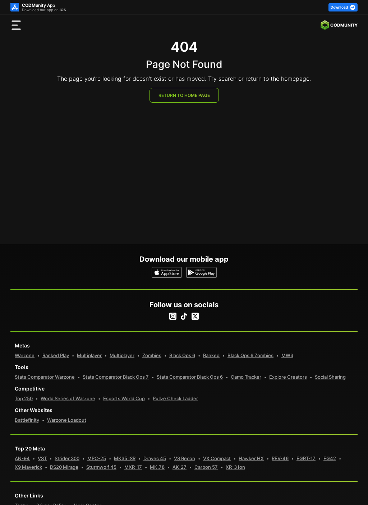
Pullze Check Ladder (175, 398)
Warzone (24, 355)
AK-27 (179, 467)
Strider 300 (67, 458)
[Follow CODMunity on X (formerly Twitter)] (195, 316)
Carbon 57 (206, 467)
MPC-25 (96, 458)
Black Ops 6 (182, 355)
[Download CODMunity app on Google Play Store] (201, 272)
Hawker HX (251, 458)
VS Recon (184, 458)
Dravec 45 (154, 458)
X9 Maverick (28, 467)
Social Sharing (330, 377)
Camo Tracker (246, 377)
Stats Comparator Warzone (45, 377)
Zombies (151, 355)
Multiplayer (89, 355)
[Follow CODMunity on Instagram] (172, 316)
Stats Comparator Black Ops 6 (190, 377)
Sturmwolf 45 (101, 467)
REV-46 (280, 458)
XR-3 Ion (235, 467)
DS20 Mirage (64, 467)
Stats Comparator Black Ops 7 (116, 377)
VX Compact (217, 458)
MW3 (287, 355)
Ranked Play (55, 355)
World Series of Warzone (68, 398)
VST (42, 458)
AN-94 (22, 458)
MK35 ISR (124, 458)
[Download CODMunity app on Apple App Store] (167, 272)
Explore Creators (288, 377)
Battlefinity (27, 420)
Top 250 (24, 398)
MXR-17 (133, 467)
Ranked (211, 355)
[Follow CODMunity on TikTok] (184, 316)
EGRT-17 (306, 458)
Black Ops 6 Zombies (250, 355)
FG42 (329, 458)
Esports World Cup (124, 398)
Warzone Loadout (66, 420)
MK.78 (157, 467)
